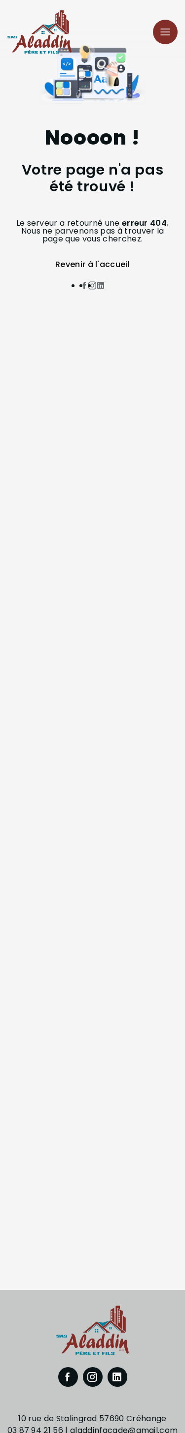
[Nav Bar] (165, 32)
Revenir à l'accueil (92, 264)
